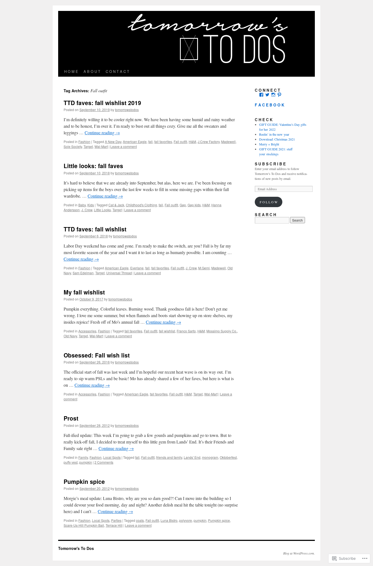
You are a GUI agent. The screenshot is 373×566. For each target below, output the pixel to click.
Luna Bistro (169, 520)
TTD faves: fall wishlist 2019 (102, 103)
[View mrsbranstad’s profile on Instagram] (273, 95)
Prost (71, 418)
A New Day (113, 141)
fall (150, 141)
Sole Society (73, 146)
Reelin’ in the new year (274, 134)
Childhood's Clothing (141, 204)
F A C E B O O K (269, 105)
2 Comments (103, 462)
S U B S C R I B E (270, 163)
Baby (82, 204)
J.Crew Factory (209, 141)
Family (83, 457)
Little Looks (102, 209)
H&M (192, 141)
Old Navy (70, 335)
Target (88, 146)
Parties (116, 520)
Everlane (137, 268)
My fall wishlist (84, 292)
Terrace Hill (114, 525)
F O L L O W (268, 202)
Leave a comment (123, 146)
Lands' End (192, 457)
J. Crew (86, 209)
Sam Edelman (83, 272)
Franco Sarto (186, 331)
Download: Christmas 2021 (277, 139)
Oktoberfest (228, 457)
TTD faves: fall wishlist (95, 229)
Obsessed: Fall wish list (97, 355)
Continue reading (102, 132)
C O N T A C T (117, 71)
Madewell (228, 141)
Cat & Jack (116, 204)
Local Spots (112, 457)
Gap (183, 204)
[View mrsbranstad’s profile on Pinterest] (279, 95)
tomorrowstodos (127, 109)
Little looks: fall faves (93, 166)
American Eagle (135, 141)
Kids (90, 204)
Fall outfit (180, 141)
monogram (210, 457)
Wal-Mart (101, 146)
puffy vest (71, 462)
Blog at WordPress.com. (299, 553)
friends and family (169, 457)
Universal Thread (119, 272)
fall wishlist (167, 331)
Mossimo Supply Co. (221, 331)
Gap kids (194, 204)
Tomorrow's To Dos (76, 548)
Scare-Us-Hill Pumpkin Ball (84, 525)
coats (140, 520)
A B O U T (92, 71)
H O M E (71, 71)
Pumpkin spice (84, 481)
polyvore (185, 520)
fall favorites (163, 141)
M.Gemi (204, 268)
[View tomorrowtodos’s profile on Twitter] (267, 95)
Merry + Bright (269, 144)
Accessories (87, 331)
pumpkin (85, 462)
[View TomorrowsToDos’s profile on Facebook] (261, 95)
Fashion (84, 141)
